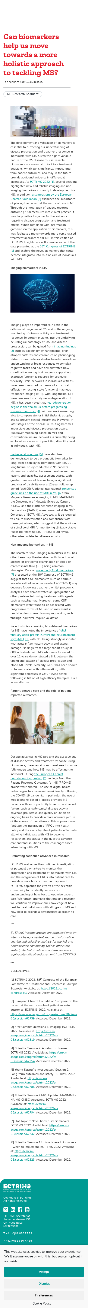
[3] (12, 350)
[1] (52, 181)
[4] (38, 411)
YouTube (28, 1209)
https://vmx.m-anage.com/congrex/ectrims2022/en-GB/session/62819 (34, 1035)
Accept (44, 1272)
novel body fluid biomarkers (54, 570)
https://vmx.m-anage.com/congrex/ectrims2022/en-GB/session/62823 (34, 1155)
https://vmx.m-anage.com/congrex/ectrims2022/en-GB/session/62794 (34, 1108)
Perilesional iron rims (24, 454)
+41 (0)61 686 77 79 (19, 1233)
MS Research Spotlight (22, 94)
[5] (41, 454)
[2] (39, 199)
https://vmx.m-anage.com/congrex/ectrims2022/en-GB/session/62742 (39, 1130)
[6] (60, 493)
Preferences (44, 1295)
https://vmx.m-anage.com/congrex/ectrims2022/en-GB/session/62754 (39, 1057)
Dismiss (44, 1283)
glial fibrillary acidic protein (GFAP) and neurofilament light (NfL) (42, 635)
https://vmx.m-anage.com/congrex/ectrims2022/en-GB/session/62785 (34, 1082)
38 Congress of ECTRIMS (58, 246)
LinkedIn (13, 1209)
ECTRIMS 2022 (39, 181)
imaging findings (65, 346)
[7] (12, 574)
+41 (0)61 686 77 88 (19, 1240)
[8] (26, 639)
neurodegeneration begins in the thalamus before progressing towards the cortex (41, 407)
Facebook (20, 1209)
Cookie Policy (41, 1303)
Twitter (6, 1209)
